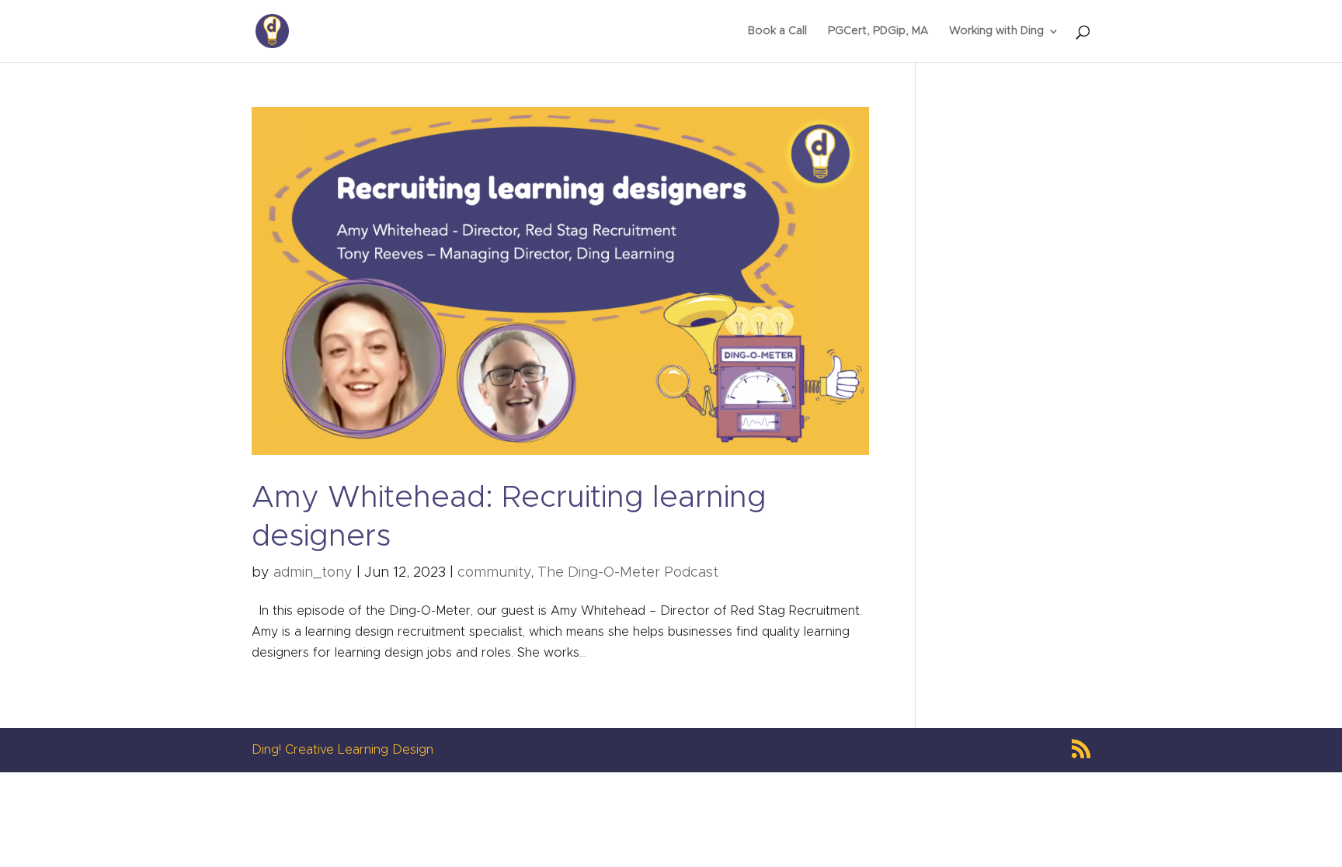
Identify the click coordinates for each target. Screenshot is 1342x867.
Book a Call (777, 31)
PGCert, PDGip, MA (878, 31)
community (493, 573)
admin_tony (313, 573)
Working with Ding (996, 31)
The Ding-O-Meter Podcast (627, 573)
